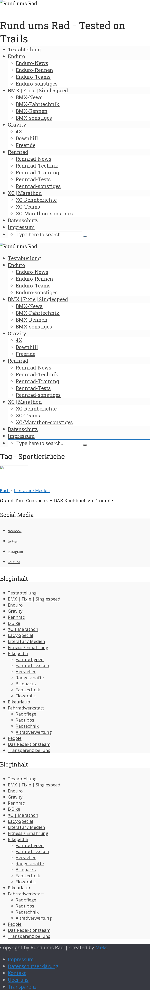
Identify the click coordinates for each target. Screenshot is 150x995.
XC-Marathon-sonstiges (44, 213)
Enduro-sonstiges (37, 83)
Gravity (17, 124)
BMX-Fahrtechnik (38, 104)
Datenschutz (23, 220)
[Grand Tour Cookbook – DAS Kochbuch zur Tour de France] (14, 483)
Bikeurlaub (19, 702)
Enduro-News (32, 63)
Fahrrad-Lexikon (32, 665)
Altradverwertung (34, 732)
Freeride (25, 145)
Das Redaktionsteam (29, 744)
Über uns (18, 979)
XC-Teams (28, 206)
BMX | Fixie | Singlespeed (38, 90)
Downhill (27, 138)
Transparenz (22, 986)
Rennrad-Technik (37, 165)
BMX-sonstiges (34, 117)
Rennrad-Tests (33, 179)
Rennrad (18, 152)
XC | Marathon (25, 193)
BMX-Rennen (31, 111)
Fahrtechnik (28, 690)
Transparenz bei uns (29, 750)
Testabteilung (24, 49)
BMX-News (29, 97)
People (14, 738)
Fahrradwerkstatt (26, 708)
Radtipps (25, 720)
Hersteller (26, 671)
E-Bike (14, 623)
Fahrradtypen (30, 659)
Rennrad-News (33, 158)
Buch (5, 490)
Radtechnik (27, 726)
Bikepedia (18, 653)
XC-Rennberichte (36, 199)
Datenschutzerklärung (33, 966)
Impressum (21, 227)
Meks (102, 947)
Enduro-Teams (33, 76)
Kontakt (17, 973)
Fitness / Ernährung (28, 647)
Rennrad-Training (37, 172)
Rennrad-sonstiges (38, 186)
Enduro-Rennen (34, 70)
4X (19, 131)
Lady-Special (20, 635)
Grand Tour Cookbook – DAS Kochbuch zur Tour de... (58, 500)
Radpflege (26, 714)
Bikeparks (26, 684)
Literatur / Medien (32, 490)
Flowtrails (26, 696)
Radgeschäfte (30, 678)
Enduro (16, 56)
